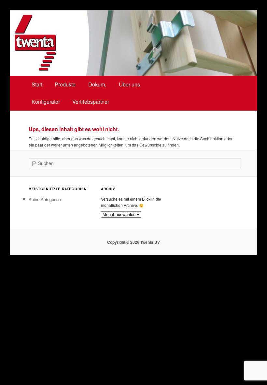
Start (37, 84)
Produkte (65, 84)
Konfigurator (46, 101)
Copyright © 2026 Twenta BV (133, 242)
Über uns (129, 84)
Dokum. (97, 84)
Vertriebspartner (90, 101)
